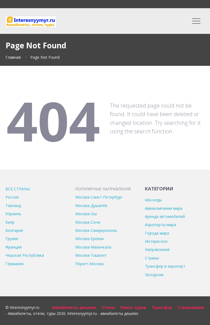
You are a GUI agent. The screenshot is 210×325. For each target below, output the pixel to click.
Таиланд (13, 205)
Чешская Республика (24, 255)
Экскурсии (154, 274)
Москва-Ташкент (91, 255)
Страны (152, 258)
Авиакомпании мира (163, 208)
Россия (12, 197)
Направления (157, 249)
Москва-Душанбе (91, 205)
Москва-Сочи (87, 222)
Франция (13, 247)
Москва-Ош (86, 213)
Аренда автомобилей (165, 216)
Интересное (156, 241)
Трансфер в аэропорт (165, 266)
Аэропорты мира (160, 224)
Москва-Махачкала (93, 247)
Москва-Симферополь (96, 230)
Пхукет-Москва (89, 263)
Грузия (11, 238)
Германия (14, 263)
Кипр (9, 222)
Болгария (14, 230)
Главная (13, 57)
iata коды (153, 199)
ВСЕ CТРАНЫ (17, 188)
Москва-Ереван (89, 238)
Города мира (157, 233)
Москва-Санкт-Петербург (99, 197)
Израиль (13, 213)
